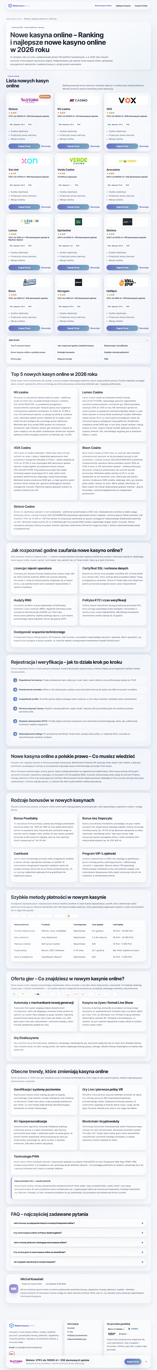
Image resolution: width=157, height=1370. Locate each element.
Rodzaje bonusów (66, 352)
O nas (70, 1331)
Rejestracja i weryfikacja (116, 345)
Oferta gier (16, 359)
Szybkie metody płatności (116, 352)
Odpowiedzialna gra (76, 1339)
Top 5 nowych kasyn (20, 345)
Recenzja (46, 146)
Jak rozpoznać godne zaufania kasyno (75, 345)
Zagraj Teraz (24, 146)
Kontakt (71, 1328)
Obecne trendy (64, 359)
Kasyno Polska (141, 6)
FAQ (106, 359)
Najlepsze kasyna (123, 6)
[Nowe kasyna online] (19, 5)
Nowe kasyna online (103, 6)
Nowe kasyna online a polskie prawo (28, 352)
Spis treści (78, 340)
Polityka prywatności (77, 1335)
